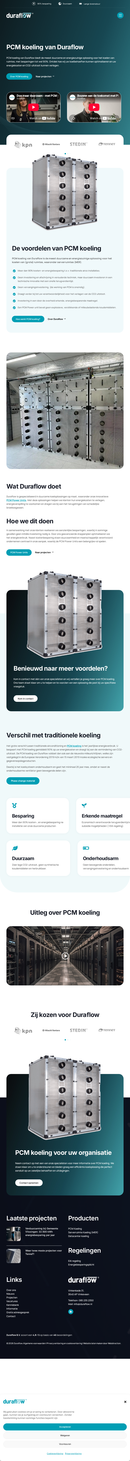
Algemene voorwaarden (34, 1343)
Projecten (11, 1297)
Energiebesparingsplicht (81, 1264)
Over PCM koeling (19, 76)
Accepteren (65, 1427)
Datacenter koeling (78, 1236)
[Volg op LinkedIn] (70, 1311)
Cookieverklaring (55, 1453)
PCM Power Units (16, 500)
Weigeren (65, 1435)
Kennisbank (12, 1304)
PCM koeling (74, 745)
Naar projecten (43, 76)
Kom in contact (25, 698)
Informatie (12, 1308)
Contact (11, 1316)
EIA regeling (74, 1260)
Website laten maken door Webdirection (102, 1343)
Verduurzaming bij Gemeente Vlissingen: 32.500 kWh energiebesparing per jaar (41, 1231)
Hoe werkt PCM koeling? (28, 319)
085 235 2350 (86, 1300)
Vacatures (12, 1301)
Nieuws (10, 1293)
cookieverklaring (74, 1343)
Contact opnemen (28, 1182)
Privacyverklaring (73, 1453)
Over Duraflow (55, 319)
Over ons (11, 1290)
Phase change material (23, 780)
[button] (125, 1401)
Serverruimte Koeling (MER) (83, 1232)
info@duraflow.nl (83, 1304)
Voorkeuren (65, 1444)
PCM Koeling (75, 1228)
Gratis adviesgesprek (17, 1312)
